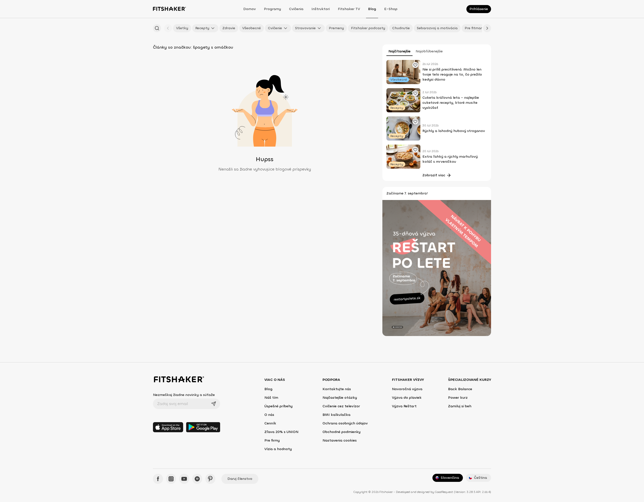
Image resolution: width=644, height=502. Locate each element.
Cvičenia (296, 9)
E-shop (390, 9)
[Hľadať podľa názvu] (157, 28)
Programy (272, 9)
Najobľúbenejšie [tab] (429, 51)
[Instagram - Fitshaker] (171, 479)
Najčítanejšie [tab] (399, 51)
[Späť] (168, 28)
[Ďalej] (487, 28)
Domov (249, 9)
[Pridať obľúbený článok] (415, 65)
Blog (372, 9)
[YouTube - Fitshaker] (184, 479)
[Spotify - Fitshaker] (197, 479)
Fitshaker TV (349, 9)
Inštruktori (320, 9)
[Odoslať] (213, 403)
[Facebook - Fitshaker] (158, 479)
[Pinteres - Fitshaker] (210, 479)
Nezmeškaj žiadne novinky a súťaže (184, 394)
